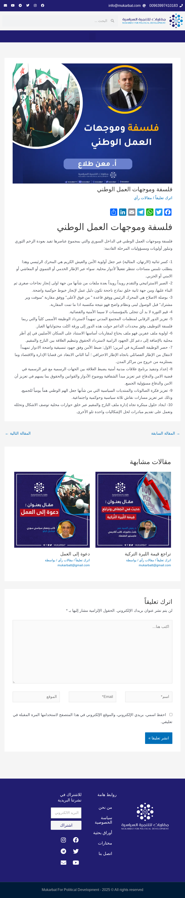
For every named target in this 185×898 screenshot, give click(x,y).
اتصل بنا (105, 853)
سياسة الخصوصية (103, 820)
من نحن (105, 807)
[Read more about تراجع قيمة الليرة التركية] (133, 509)
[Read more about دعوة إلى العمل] (52, 509)
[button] (92, 36)
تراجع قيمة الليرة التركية (148, 553)
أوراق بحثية (102, 832)
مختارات (105, 843)
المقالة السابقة (165, 433)
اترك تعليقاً (163, 198)
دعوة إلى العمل (75, 553)
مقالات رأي (143, 198)
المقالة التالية (18, 433)
